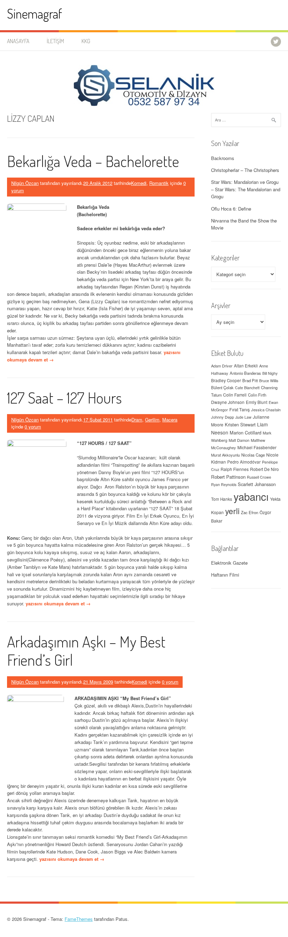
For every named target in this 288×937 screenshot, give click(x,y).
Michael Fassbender (256, 447)
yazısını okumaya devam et (58, 603)
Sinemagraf (34, 13)
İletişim (55, 41)
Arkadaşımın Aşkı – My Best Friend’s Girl (86, 651)
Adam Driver (222, 365)
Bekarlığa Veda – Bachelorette (93, 161)
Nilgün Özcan (25, 183)
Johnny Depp (222, 417)
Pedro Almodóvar (244, 462)
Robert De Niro (264, 469)
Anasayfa (18, 41)
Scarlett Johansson (257, 484)
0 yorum (33, 426)
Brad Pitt (250, 380)
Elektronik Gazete (229, 562)
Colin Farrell (235, 395)
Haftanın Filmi (225, 574)
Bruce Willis (268, 380)
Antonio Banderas (245, 373)
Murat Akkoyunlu (225, 455)
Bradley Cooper (226, 380)
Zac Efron (249, 512)
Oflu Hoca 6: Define (231, 208)
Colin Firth (257, 395)
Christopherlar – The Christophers (245, 170)
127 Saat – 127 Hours (64, 397)
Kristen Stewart (240, 424)
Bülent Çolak (222, 387)
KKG (85, 41)
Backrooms (222, 158)
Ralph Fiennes (235, 469)
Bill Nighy (269, 373)
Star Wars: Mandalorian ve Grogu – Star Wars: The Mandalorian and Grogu (245, 189)
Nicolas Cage (253, 455)
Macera (169, 419)
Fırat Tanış (239, 409)
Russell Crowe (259, 477)
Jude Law (243, 417)
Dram (136, 419)
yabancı (251, 496)
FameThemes (79, 919)
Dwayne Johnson (227, 402)
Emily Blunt (256, 402)
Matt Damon (239, 440)
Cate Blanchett (247, 387)
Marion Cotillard (245, 432)
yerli (232, 510)
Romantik (159, 183)
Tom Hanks (221, 499)
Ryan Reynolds (223, 484)
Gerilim (152, 419)
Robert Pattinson (228, 476)
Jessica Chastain (266, 409)
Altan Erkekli (246, 365)
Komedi (138, 183)
